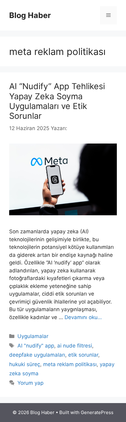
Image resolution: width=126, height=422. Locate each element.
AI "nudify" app (35, 346)
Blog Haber (30, 15)
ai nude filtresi (74, 346)
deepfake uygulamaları (37, 355)
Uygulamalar (32, 336)
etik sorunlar (83, 355)
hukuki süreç (24, 364)
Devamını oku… (83, 317)
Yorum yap (30, 383)
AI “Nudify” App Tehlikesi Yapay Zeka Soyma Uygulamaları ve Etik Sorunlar (57, 101)
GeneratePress (97, 412)
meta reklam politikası (70, 364)
